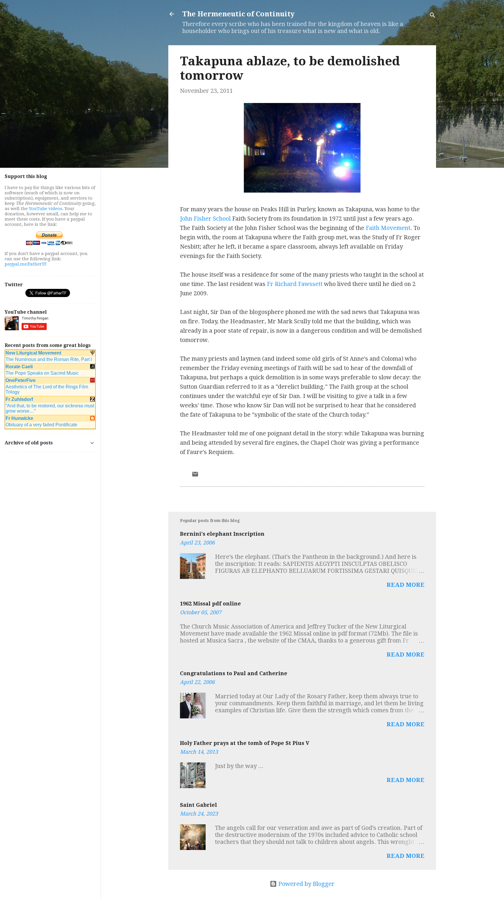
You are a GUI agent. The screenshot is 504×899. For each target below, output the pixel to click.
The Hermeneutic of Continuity (238, 14)
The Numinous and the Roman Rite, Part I (49, 359)
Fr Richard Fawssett (295, 283)
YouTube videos (45, 208)
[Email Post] (195, 475)
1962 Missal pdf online (210, 604)
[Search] (432, 16)
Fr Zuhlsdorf (19, 399)
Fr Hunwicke (19, 418)
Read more (405, 584)
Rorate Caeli (19, 366)
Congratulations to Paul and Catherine (233, 673)
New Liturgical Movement (33, 352)
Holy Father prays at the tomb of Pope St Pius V (244, 743)
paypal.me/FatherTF (26, 264)
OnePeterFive (21, 380)
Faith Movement (388, 227)
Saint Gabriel (198, 805)
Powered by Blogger (306, 883)
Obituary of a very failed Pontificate (41, 424)
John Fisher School (205, 218)
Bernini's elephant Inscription (222, 534)
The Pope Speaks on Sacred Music (42, 373)
